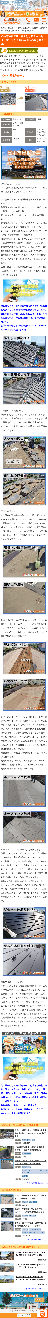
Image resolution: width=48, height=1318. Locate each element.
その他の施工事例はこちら (37, 1183)
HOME (3, 28)
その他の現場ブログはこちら (36, 1289)
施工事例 (11, 28)
